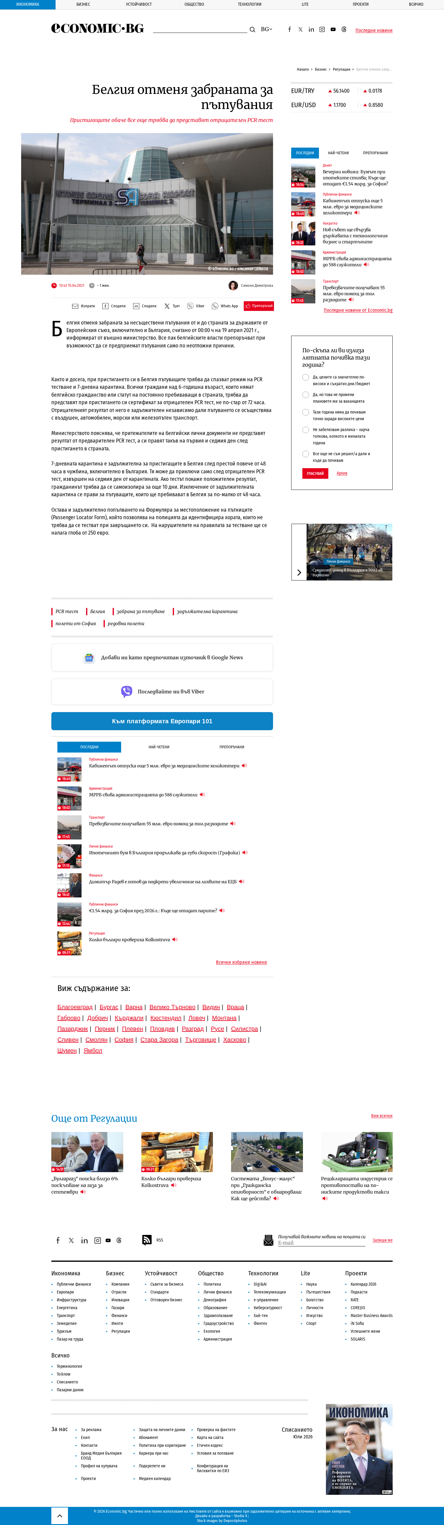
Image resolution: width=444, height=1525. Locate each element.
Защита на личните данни (162, 1429)
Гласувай (315, 473)
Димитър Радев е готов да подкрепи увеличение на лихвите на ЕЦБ (163, 881)
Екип (85, 1437)
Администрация (218, 1339)
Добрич (97, 1018)
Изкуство (314, 1315)
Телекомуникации (270, 1292)
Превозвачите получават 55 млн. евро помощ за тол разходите (159, 823)
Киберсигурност (268, 1307)
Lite (305, 4)
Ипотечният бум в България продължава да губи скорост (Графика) (165, 852)
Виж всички (382, 1116)
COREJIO (358, 1307)
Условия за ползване (215, 1453)
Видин (211, 1007)
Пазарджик (72, 1028)
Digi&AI (260, 1284)
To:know (63, 1374)
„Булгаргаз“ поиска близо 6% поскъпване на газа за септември (84, 1185)
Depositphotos (235, 1520)
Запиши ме (383, 1240)
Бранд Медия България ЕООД (101, 1456)
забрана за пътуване (141, 611)
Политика (212, 1284)
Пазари (117, 1307)
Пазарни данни (70, 1389)
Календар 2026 (363, 1284)
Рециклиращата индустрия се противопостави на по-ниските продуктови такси (357, 1185)
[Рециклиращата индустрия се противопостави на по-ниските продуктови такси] (357, 1152)
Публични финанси (74, 1284)
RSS (159, 1240)
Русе (217, 1028)
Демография (215, 1300)
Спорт (311, 1323)
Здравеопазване (218, 1315)
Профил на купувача (99, 1466)
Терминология (69, 1366)
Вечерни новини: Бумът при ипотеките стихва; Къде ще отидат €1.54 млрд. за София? (355, 178)
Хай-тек (261, 1315)
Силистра (244, 1028)
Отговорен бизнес (166, 1300)
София (124, 1039)
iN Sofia (357, 1323)
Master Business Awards (372, 1315)
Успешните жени (365, 1331)
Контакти (89, 1445)
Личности (314, 1307)
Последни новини (374, 30)
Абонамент (148, 1437)
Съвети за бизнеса (166, 1284)
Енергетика (67, 1307)
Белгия (97, 611)
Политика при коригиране (162, 1445)
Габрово (68, 1018)
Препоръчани (232, 747)
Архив (342, 473)
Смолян (96, 1039)
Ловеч (196, 1018)
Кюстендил (166, 1018)
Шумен (67, 1050)
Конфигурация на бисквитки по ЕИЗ (213, 1468)
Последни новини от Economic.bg (358, 310)
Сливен (68, 1039)
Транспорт (66, 1315)
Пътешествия (318, 1292)
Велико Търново (172, 1007)
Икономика (27, 4)
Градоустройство (219, 1323)
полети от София (76, 623)
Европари (65, 1292)
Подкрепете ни (152, 1466)
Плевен (132, 1028)
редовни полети (126, 623)
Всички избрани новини (241, 962)
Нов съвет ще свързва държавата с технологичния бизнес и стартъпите (355, 236)
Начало (303, 69)
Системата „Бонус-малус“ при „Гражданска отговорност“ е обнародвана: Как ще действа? (266, 1188)
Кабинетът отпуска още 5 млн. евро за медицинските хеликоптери (164, 766)
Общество (194, 4)
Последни (89, 747)
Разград (193, 1028)
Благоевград (75, 1007)
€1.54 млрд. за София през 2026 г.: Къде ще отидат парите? (153, 910)
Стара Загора (159, 1039)
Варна (134, 1007)
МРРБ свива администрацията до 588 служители (143, 795)
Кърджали (129, 1018)
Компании (120, 1284)
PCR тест (67, 611)
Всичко (416, 4)
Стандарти (159, 1292)
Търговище (200, 1039)
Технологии (250, 4)
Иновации (120, 1300)
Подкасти (359, 1292)
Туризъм (64, 1331)
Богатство (314, 1300)
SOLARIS (358, 1339)
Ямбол (93, 1050)
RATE (355, 1300)
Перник (105, 1028)
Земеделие (67, 1323)
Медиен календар (155, 1478)
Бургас (109, 1007)
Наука (311, 1284)
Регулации (341, 69)
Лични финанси (338, 561)
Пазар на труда (70, 1339)
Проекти (361, 4)
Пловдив (162, 1028)
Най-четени (159, 747)
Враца (235, 1007)
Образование (215, 1307)
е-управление (266, 1300)
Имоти (117, 1323)
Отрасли (119, 1292)
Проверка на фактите (216, 1429)
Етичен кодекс (210, 1445)
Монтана (224, 1018)
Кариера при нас (154, 1453)
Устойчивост (139, 4)
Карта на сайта (210, 1437)
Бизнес (83, 4)
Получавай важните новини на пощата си (321, 1236)
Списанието (67, 1382)
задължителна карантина (207, 611)
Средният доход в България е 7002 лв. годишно (348, 572)
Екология (212, 1331)
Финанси (119, 1315)
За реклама (91, 1429)
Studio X (240, 1516)
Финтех (260, 1323)
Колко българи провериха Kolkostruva (130, 939)
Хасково (234, 1039)
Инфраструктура (71, 1300)
